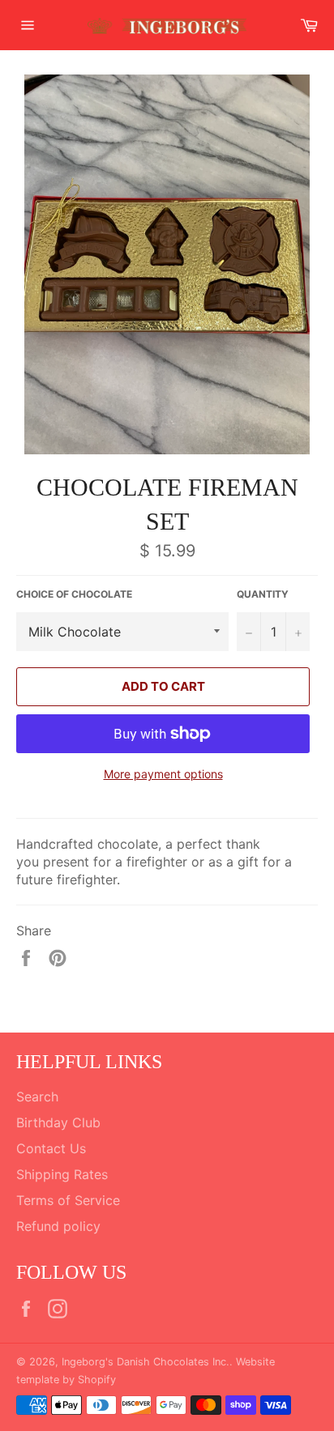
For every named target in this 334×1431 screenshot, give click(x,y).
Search (37, 1096)
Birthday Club (58, 1122)
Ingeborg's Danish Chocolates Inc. (145, 1362)
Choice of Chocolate (74, 594)
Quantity (263, 594)
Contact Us (51, 1148)
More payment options (163, 774)
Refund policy (58, 1226)
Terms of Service (68, 1200)
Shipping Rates (62, 1174)
